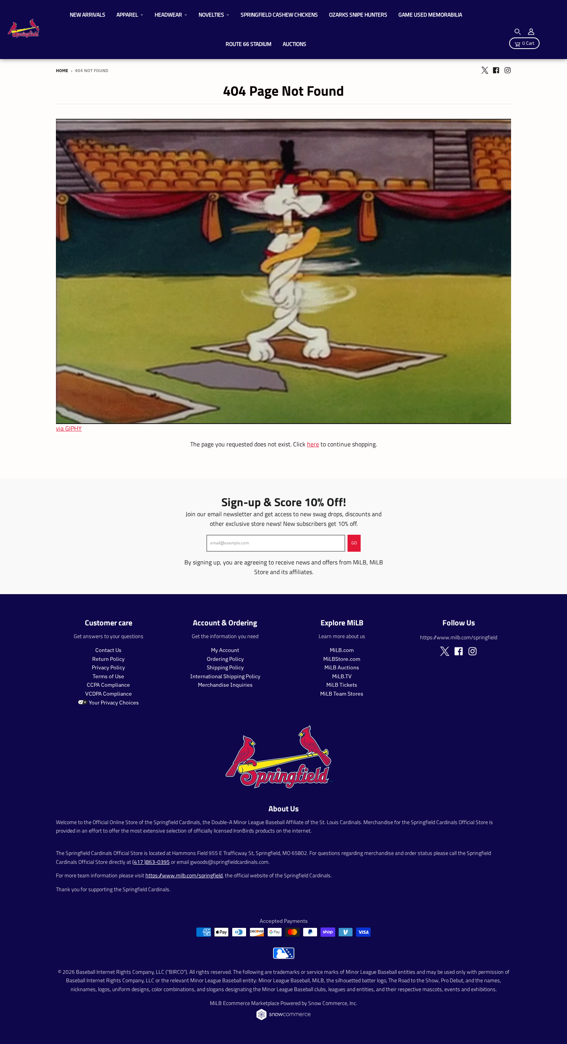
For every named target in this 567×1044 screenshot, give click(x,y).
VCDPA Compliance (108, 693)
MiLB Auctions (341, 667)
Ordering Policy (225, 658)
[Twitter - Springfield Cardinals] (484, 70)
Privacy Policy (108, 667)
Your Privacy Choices (113, 702)
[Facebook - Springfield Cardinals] (496, 70)
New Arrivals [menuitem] (87, 14)
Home (62, 70)
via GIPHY (69, 428)
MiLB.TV (342, 676)
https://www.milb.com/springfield (184, 875)
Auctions (294, 44)
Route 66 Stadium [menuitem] (249, 44)
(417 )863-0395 (151, 862)
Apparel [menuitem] (127, 14)
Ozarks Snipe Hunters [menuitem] (358, 14)
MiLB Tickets (341, 684)
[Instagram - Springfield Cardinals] (507, 70)
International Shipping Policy (225, 676)
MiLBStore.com (341, 658)
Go (354, 543)
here (313, 444)
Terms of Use (108, 676)
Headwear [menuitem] (168, 14)
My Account (225, 650)
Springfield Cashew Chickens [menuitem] (279, 14)
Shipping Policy (225, 667)
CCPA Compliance (108, 684)
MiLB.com (342, 650)
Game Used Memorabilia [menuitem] (430, 14)
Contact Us (108, 650)
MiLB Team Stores (341, 693)
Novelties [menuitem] (211, 14)
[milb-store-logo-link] (283, 956)
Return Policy (108, 658)
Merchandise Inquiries (225, 684)
